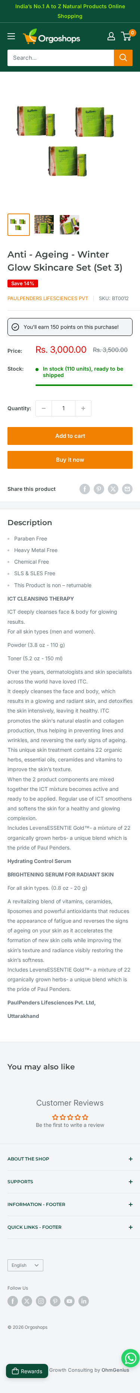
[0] (126, 36)
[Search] (123, 58)
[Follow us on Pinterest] (55, 1301)
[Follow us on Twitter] (27, 1301)
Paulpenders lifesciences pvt (47, 298)
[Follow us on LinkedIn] (83, 1301)
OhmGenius (115, 1370)
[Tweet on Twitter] (113, 489)
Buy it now (70, 459)
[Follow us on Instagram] (41, 1301)
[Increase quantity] (83, 408)
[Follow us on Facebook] (12, 1301)
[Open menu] (11, 36)
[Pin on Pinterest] (99, 489)
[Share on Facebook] (85, 489)
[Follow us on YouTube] (69, 1301)
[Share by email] (127, 489)
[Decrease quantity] (44, 408)
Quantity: (19, 408)
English (19, 1265)
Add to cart (70, 435)
